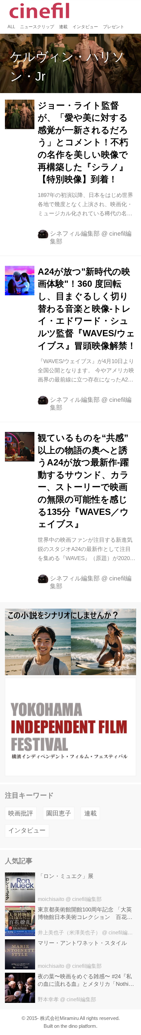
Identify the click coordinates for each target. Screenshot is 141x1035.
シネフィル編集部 (75, 233)
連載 (90, 813)
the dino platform (78, 1026)
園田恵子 (58, 813)
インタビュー (27, 830)
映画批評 (20, 813)
